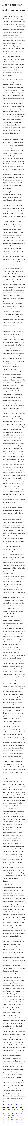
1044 (8, 1115)
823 (8, 1117)
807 (18, 1109)
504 (21, 1120)
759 (3, 1111)
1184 (13, 1109)
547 (12, 1120)
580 (8, 1107)
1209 (4, 1109)
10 (16, 1107)
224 (8, 1105)
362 (3, 1124)
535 (13, 1115)
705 (18, 1115)
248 (3, 1120)
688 (21, 1105)
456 (3, 1105)
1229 (8, 1109)
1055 (18, 1111)
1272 (8, 1111)
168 (21, 1117)
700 (3, 1117)
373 (16, 1105)
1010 (17, 1120)
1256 (8, 1122)
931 (16, 1113)
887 (21, 1107)
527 (3, 1113)
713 (13, 1122)
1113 (17, 1117)
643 (8, 1113)
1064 (4, 1107)
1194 (17, 1122)
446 (12, 1113)
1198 (13, 1111)
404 (3, 1122)
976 (22, 1111)
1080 (22, 1122)
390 (12, 1105)
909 (8, 1120)
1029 (4, 1115)
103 (12, 1117)
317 (22, 1109)
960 (13, 1107)
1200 (21, 1113)
